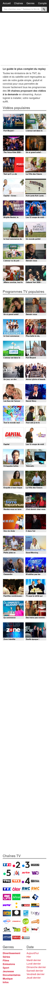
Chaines (18, 3)
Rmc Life (7, 897)
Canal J (35, 921)
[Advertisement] (24, 39)
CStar (35, 881)
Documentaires (11, 975)
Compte (42, 3)
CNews (26, 905)
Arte (26, 873)
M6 (16, 873)
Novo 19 (7, 905)
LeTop (35, 929)
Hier (29, 956)
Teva (16, 897)
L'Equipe (16, 921)
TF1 (7, 865)
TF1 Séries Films (7, 889)
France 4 (26, 881)
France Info (16, 905)
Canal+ (35, 865)
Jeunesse (8, 971)
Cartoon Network (7, 929)
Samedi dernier (35, 970)
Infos (6, 982)
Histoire (26, 937)
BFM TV (35, 905)
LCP (7, 937)
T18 (35, 897)
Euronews (16, 913)
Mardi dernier (34, 960)
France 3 (26, 865)
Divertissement (11, 953)
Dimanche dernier (36, 967)
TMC (7, 881)
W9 (35, 873)
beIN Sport (35, 913)
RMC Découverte (26, 889)
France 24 (26, 913)
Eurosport (7, 921)
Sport (6, 967)
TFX (16, 881)
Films (6, 960)
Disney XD (16, 929)
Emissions (9, 964)
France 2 (16, 865)
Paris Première (26, 897)
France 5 (7, 873)
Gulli (26, 921)
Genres (30, 3)
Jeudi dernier (34, 977)
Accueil (7, 3)
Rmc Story (35, 889)
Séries (6, 957)
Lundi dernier (34, 963)
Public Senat (16, 937)
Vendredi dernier (36, 974)
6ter (16, 889)
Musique (8, 978)
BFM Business (7, 913)
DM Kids (26, 929)
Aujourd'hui (33, 953)
